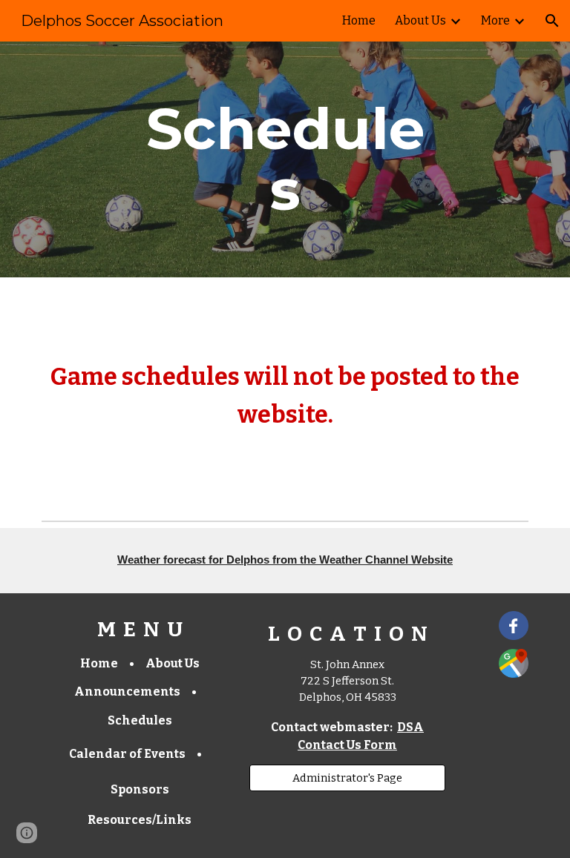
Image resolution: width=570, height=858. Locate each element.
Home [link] (359, 20)
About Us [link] (420, 20)
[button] (552, 21)
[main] (285, 159)
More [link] (495, 20)
